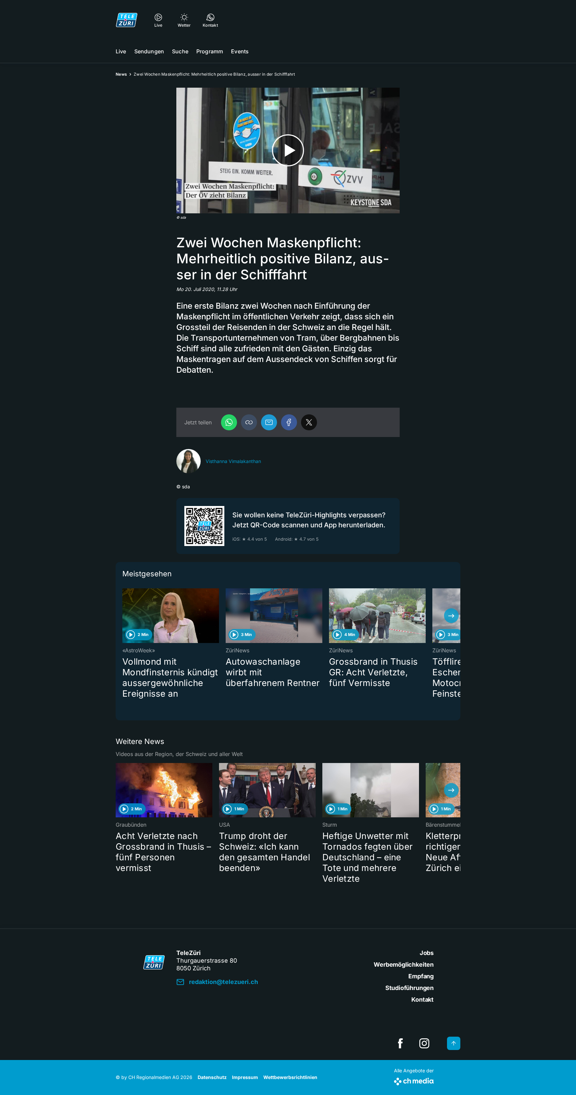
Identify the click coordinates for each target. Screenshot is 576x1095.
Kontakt (422, 999)
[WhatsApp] (229, 422)
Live (121, 51)
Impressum (245, 1077)
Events (240, 51)
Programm (209, 51)
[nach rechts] (451, 615)
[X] (309, 422)
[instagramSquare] (424, 1043)
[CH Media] (414, 1080)
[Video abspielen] (288, 150)
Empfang (421, 976)
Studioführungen (409, 987)
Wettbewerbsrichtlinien (290, 1077)
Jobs (427, 952)
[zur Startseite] (126, 20)
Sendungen (149, 51)
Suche (180, 51)
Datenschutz (212, 1077)
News (121, 74)
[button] (249, 422)
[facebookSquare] (400, 1043)
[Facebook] (289, 422)
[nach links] (124, 615)
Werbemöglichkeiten (404, 964)
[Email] (269, 422)
